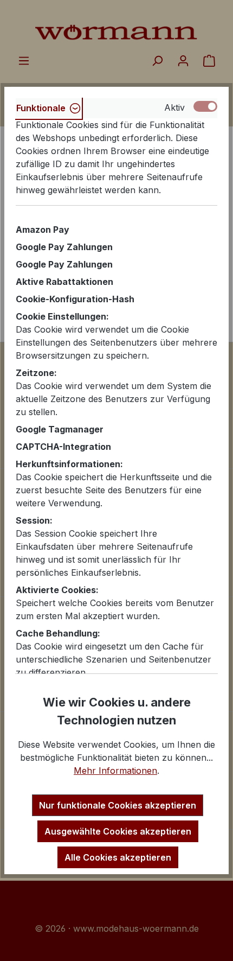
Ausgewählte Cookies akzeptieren (117, 831)
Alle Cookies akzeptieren (117, 857)
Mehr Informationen (115, 770)
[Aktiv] (205, 106)
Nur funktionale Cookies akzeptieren (117, 805)
